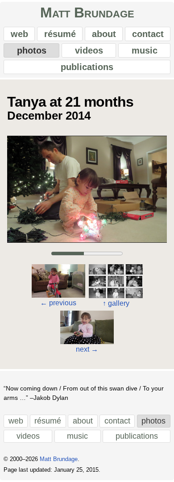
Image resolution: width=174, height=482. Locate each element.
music (144, 50)
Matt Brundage (87, 12)
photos (31, 50)
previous (58, 303)
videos (89, 50)
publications (87, 67)
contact (148, 34)
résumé (60, 34)
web (19, 34)
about (104, 34)
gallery (116, 303)
